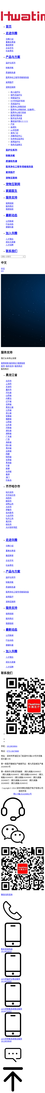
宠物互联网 (10, 87)
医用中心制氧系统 (18, 107)
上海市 (9, 384)
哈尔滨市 (9, 492)
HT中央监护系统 (18, 101)
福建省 (9, 419)
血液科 (13, 127)
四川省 (9, 445)
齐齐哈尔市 (10, 495)
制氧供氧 (9, 68)
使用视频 (9, 203)
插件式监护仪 (16, 95)
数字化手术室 (16, 118)
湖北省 (9, 431)
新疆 (8, 469)
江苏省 (9, 410)
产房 (12, 124)
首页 (9, 26)
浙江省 (9, 413)
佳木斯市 (9, 513)
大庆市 (9, 507)
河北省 (9, 393)
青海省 (9, 463)
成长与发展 (10, 242)
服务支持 (11, 197)
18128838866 (12, 746)
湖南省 (9, 433)
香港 (8, 474)
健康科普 (9, 227)
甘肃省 (9, 460)
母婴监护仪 (15, 98)
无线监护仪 (15, 104)
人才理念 (9, 239)
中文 (3, 269)
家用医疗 (9, 82)
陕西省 (9, 457)
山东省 (9, 425)
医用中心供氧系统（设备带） (23, 110)
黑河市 (9, 521)
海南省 (9, 442)
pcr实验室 (15, 130)
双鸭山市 (9, 504)
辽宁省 (9, 401)
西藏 (8, 454)
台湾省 (9, 471)
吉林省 (9, 404)
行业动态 (9, 224)
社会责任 (9, 51)
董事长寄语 (10, 42)
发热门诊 (14, 133)
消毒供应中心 (16, 136)
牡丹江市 (9, 519)
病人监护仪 (15, 92)
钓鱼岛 (9, 480)
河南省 (9, 428)
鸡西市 (9, 498)
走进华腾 (11, 33)
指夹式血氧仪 (16, 145)
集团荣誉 (9, 45)
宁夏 (8, 466)
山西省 (9, 396)
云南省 (9, 451)
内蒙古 (9, 398)
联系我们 (11, 251)
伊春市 (9, 510)
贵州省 (9, 448)
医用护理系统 (16, 115)
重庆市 (9, 390)
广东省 (9, 436)
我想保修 (9, 209)
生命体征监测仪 (17, 139)
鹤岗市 (9, 501)
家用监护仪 (15, 142)
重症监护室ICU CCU (19, 121)
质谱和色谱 (10, 73)
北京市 (9, 381)
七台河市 (9, 516)
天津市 (9, 387)
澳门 (8, 477)
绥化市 (9, 524)
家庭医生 (11, 190)
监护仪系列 (10, 63)
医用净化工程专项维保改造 (17, 77)
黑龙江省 (9, 407)
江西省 (9, 422)
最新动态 (11, 215)
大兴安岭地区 (11, 527)
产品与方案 (13, 57)
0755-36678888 (13, 751)
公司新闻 (9, 221)
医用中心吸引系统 (18, 112)
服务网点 (9, 206)
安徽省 (9, 416)
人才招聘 (9, 245)
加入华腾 (11, 233)
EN (2, 271)
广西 (8, 439)
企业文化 (9, 48)
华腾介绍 (9, 39)
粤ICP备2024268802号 (22, 794)
